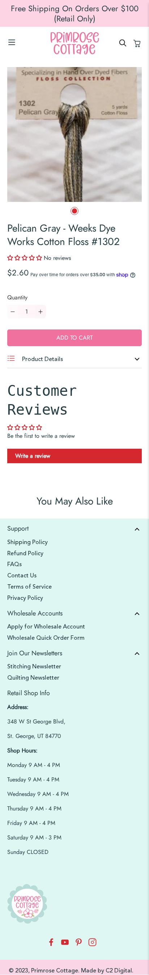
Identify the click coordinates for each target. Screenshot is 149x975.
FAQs (14, 564)
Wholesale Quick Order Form (46, 638)
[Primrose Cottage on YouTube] (65, 944)
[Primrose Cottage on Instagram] (92, 944)
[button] (25, 258)
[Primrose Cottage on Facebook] (51, 944)
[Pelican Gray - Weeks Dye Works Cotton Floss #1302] (74, 134)
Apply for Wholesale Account (46, 626)
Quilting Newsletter (33, 677)
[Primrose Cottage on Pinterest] (78, 944)
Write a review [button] (32, 456)
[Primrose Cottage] (74, 43)
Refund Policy (25, 553)
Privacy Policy (25, 598)
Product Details (42, 359)
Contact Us (22, 575)
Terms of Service (29, 586)
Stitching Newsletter (34, 666)
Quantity (17, 297)
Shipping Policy (27, 542)
